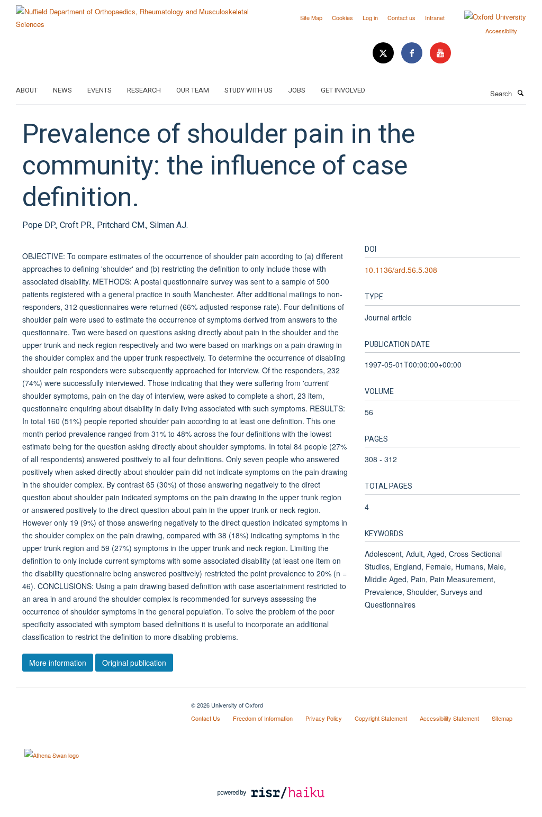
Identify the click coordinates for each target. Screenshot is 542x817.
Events (99, 90)
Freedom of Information (263, 718)
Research (144, 90)
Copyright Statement (381, 718)
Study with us (248, 90)
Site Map (311, 17)
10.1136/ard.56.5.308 (401, 269)
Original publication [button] (134, 662)
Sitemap (502, 718)
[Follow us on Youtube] (440, 53)
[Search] (520, 92)
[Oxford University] (487, 17)
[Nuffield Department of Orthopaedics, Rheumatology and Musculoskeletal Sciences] (139, 14)
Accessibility (501, 30)
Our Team (192, 90)
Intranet (435, 17)
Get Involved (343, 90)
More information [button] (57, 662)
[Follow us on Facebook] (412, 53)
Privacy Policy (323, 718)
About (27, 90)
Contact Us (205, 718)
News (62, 90)
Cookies (342, 17)
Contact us (401, 17)
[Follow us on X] (384, 53)
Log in (370, 17)
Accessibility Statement (449, 718)
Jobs (296, 90)
